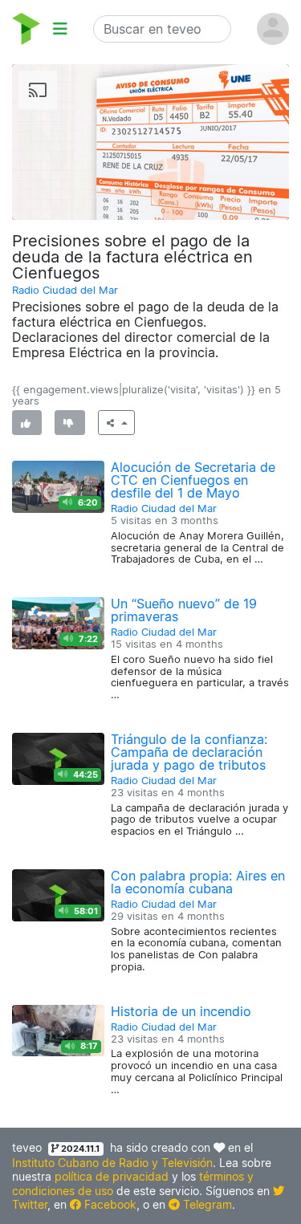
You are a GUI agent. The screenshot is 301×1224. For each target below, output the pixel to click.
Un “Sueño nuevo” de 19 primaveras (184, 610)
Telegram (206, 1204)
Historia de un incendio (181, 1011)
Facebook (108, 1204)
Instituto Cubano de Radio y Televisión (112, 1162)
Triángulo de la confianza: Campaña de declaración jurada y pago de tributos (189, 752)
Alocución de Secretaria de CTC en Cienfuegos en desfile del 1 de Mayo (193, 480)
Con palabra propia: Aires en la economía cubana (198, 882)
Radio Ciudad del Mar (65, 290)
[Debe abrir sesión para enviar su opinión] (27, 422)
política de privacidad (112, 1176)
